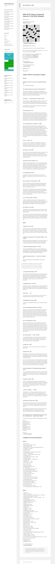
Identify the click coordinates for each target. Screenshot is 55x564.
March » (12, 70)
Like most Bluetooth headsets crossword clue (34, 550)
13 (6, 64)
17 (11, 64)
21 (7, 66)
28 (7, 68)
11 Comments (28, 552)
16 (10, 64)
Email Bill (5, 39)
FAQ (5, 36)
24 (11, 66)
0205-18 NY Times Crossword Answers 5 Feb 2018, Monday (33, 15)
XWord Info (6, 42)
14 (7, 64)
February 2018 (9, 55)
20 (6, 66)
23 (10, 66)
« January (6, 70)
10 (11, 62)
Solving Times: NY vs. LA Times (8, 45)
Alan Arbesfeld (34, 548)
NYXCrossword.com (9, 3)
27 (6, 68)
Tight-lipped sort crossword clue (39, 551)
